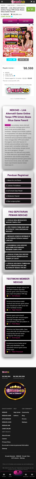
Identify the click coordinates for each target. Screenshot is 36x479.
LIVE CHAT (32, 476)
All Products (15, 458)
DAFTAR (25, 21)
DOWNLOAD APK (21, 5)
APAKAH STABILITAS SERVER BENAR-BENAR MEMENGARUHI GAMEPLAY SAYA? (17, 256)
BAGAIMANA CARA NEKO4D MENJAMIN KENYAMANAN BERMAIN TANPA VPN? (16, 247)
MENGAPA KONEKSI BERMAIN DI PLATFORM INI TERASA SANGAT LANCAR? (18, 238)
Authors (16, 415)
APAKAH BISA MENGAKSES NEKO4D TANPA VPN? (16, 221)
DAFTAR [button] (21, 59)
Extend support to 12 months (18, 78)
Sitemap (4, 448)
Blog (23, 415)
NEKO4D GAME (6, 415)
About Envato (6, 435)
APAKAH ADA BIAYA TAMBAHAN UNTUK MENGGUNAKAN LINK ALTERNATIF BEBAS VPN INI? (18, 265)
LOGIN (10, 21)
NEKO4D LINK (6, 425)
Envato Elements (10, 456)
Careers (4, 438)
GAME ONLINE (11, 5)
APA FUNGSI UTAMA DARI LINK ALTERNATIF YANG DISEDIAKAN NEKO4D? (17, 229)
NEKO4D (3, 5)
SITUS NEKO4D (6, 419)
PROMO (4, 476)
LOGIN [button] (10, 59)
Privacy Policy (6, 442)
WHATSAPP (25, 476)
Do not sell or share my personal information (15, 445)
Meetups (24, 422)
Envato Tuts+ (26, 456)
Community (25, 412)
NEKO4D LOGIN (6, 422)
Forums (24, 419)
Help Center (17, 412)
